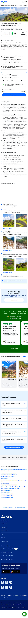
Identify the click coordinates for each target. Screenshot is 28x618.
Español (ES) (10, 595)
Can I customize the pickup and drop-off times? (12, 411)
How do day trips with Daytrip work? (11, 404)
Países (12, 5)
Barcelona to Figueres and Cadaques (9, 474)
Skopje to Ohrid (4, 478)
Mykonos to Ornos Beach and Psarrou (9, 484)
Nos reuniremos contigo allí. (9, 206)
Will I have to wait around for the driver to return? (12, 425)
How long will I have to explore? (11, 418)
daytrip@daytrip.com (8, 559)
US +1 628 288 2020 (7, 552)
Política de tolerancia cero (22, 604)
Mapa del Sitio (4, 541)
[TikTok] (6, 587)
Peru (16, 5)
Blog (2, 534)
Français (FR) (24, 595)
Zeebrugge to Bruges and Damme (8, 472)
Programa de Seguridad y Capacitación (8, 604)
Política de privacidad (20, 603)
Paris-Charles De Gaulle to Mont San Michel (10, 488)
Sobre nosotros (4, 530)
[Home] (4, 2)
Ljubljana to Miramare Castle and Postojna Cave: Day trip (13, 486)
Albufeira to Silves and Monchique (8, 476)
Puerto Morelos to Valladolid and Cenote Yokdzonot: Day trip (14, 469)
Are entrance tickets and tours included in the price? (11, 432)
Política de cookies (11, 603)
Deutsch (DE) (17, 595)
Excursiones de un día (5, 5)
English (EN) (3, 595)
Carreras (3, 537)
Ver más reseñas (14, 348)
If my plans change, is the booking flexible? (12, 439)
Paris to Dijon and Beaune (6, 471)
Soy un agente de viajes (20, 507)
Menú (23, 1)
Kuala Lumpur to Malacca (6, 490)
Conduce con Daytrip (8, 507)
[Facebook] (2, 582)
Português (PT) (5, 597)
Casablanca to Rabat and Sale (7, 495)
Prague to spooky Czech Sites (7, 493)
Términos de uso (4, 603)
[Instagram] (6, 582)
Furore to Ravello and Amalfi (7, 497)
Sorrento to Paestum (5, 492)
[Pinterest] (2, 587)
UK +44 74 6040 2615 (8, 555)
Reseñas (23, 34)
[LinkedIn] (10, 582)
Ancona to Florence (5, 483)
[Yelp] (10, 587)
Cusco (20, 5)
